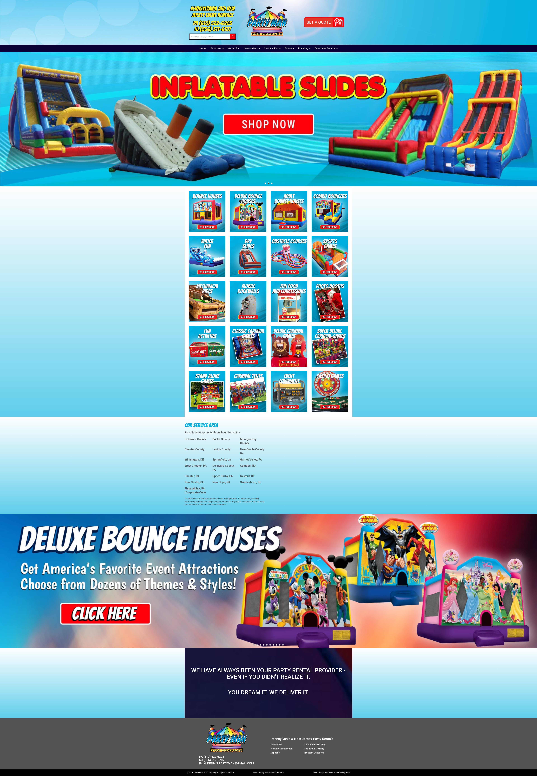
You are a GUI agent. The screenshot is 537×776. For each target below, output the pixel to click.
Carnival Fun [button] (271, 48)
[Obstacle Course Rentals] (289, 256)
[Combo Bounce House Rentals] (330, 211)
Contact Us (276, 744)
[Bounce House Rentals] (207, 211)
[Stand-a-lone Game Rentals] (207, 391)
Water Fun (234, 48)
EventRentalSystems (274, 772)
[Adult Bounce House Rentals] (289, 211)
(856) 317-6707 (215, 29)
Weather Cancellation (281, 748)
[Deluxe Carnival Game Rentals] (289, 346)
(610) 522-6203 (215, 23)
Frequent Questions (314, 752)
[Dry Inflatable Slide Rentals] (248, 256)
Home (203, 48)
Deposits (275, 752)
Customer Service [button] (325, 48)
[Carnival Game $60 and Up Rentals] (248, 346)
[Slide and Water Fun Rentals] (207, 256)
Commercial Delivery (314, 744)
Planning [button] (303, 48)
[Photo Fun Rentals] (330, 301)
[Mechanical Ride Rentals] (207, 301)
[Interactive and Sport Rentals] (330, 256)
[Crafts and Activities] (207, 346)
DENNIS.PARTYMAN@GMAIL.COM (230, 763)
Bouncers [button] (216, 48)
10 (283, 645)
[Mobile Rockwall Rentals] (248, 301)
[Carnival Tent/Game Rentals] (248, 391)
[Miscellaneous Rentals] (289, 391)
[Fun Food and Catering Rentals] (289, 301)
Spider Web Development (338, 772)
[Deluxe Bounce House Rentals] (248, 211)
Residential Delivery (314, 748)
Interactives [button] (251, 48)
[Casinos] (330, 391)
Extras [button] (289, 48)
